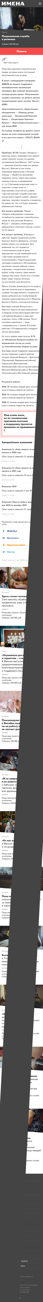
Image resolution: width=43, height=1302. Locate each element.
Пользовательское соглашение (16, 1261)
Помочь (22, 51)
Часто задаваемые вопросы (14, 1266)
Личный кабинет (10, 1256)
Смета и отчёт (8, 461)
